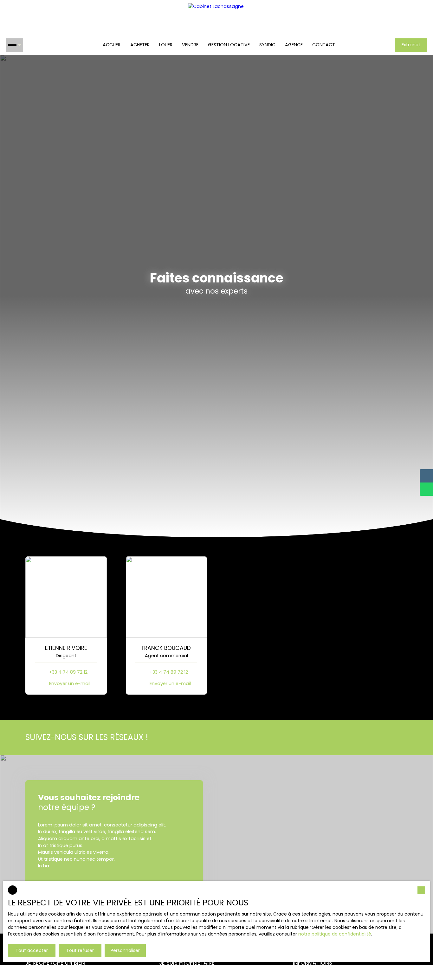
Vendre (190, 45)
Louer (165, 45)
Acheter (140, 45)
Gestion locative (229, 45)
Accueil (112, 45)
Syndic (267, 45)
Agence (294, 45)
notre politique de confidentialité (334, 934)
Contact (323, 45)
